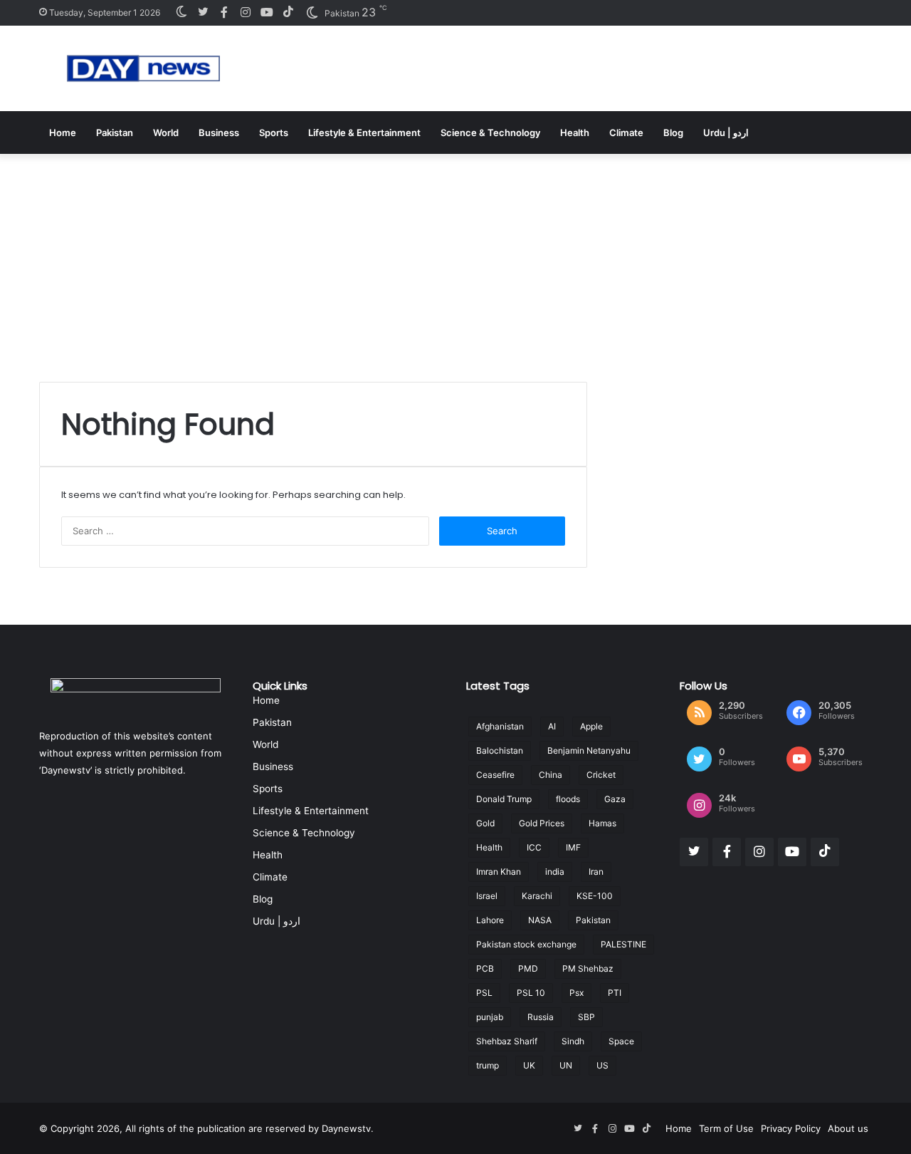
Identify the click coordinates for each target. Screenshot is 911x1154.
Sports (273, 132)
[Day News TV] (143, 68)
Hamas (602, 823)
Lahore (490, 920)
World (166, 132)
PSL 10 (531, 992)
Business (219, 132)
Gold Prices (541, 823)
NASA (540, 920)
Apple (591, 726)
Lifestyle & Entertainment (364, 132)
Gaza (615, 799)
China (550, 774)
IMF (573, 847)
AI (552, 726)
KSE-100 (594, 895)
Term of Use (726, 1128)
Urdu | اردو (726, 132)
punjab (489, 1017)
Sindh (573, 1041)
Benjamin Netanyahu (589, 750)
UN (565, 1065)
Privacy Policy (791, 1128)
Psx (576, 992)
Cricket (601, 774)
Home (62, 132)
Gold (485, 823)
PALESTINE (623, 944)
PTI (614, 992)
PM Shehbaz (588, 968)
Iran (596, 871)
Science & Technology (490, 132)
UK (529, 1065)
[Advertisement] (455, 260)
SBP (586, 1017)
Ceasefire (495, 774)
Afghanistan (500, 726)
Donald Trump (504, 799)
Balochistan (499, 750)
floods (568, 799)
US (602, 1065)
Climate (626, 132)
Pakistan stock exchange (526, 944)
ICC (534, 847)
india (554, 871)
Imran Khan (498, 871)
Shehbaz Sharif (506, 1041)
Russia (540, 1017)
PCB (485, 968)
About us (848, 1128)
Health (574, 132)
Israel (486, 895)
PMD (528, 968)
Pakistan (114, 132)
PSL (484, 992)
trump (487, 1065)
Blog (673, 132)
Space (621, 1041)
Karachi (537, 895)
